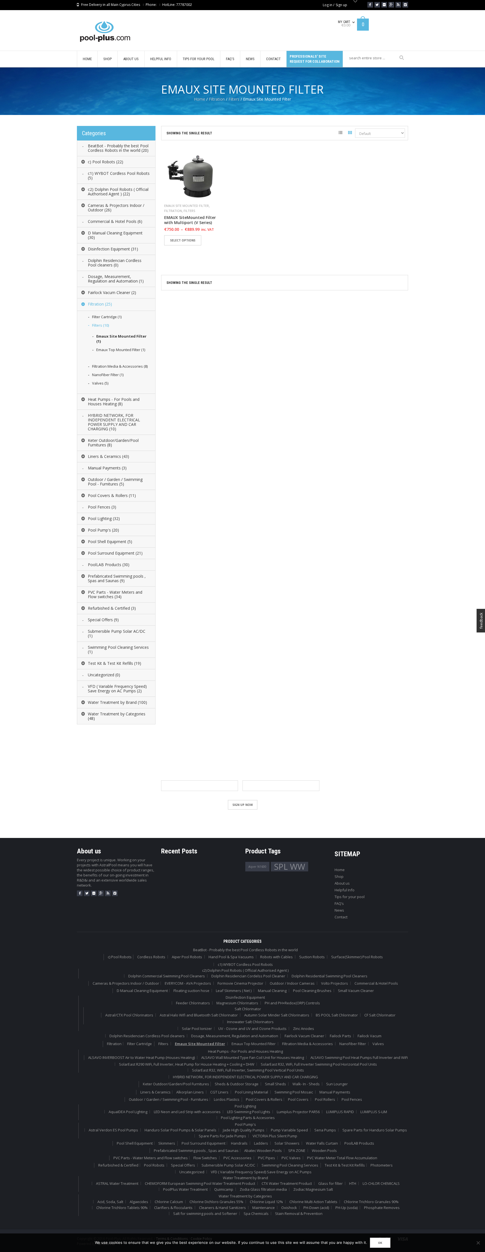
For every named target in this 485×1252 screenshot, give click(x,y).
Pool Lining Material (251, 1092)
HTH (352, 1183)
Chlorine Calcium (169, 1201)
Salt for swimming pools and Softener (205, 1213)
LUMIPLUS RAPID (340, 1111)
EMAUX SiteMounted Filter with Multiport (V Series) (190, 220)
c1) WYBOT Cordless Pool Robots (245, 964)
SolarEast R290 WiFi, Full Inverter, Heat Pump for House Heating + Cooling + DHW (186, 1064)
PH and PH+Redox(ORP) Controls (292, 1002)
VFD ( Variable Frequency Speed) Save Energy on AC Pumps (261, 1171)
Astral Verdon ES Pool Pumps (113, 1130)
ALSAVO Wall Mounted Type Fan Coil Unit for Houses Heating (252, 1057)
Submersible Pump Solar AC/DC (228, 1165)
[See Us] (384, 5)
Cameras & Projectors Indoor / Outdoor (126, 983)
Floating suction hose (191, 990)
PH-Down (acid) (316, 1207)
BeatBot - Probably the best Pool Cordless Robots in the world (245, 949)
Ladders (261, 1143)
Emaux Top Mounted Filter (254, 1043)
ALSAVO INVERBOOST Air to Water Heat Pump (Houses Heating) (141, 1057)
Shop (339, 876)
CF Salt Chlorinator (379, 1015)
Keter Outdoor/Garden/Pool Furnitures (176, 1083)
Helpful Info (344, 889)
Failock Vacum (369, 1035)
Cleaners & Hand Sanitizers (222, 1207)
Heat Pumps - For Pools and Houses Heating (245, 1051)
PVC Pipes (266, 1157)
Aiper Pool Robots (187, 956)
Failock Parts (340, 1035)
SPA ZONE (296, 1150)
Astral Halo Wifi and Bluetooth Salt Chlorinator (199, 1015)
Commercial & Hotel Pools (376, 983)
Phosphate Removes (382, 1207)
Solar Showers (286, 1143)
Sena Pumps (325, 1130)
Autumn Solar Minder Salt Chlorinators (276, 1015)
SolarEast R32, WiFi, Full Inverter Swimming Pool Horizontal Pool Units (319, 1064)
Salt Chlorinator (248, 1008)
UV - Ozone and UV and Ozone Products (252, 1028)
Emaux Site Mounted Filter (186, 206)
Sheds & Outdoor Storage (236, 1083)
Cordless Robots (151, 956)
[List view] (340, 133)
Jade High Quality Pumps (243, 1130)
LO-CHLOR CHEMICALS (381, 1183)
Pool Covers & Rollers (264, 1099)
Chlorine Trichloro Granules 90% (371, 1201)
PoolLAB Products (359, 1143)
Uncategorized (191, 1171)
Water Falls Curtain (322, 1143)
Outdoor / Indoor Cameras (292, 983)
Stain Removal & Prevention (298, 1213)
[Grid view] (350, 133)
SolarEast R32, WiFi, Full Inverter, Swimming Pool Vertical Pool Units (248, 1070)
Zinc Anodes (303, 1028)
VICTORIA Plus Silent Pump (275, 1135)
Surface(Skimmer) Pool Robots (357, 956)
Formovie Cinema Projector (240, 983)
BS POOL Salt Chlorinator (337, 1015)
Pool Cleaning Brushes (312, 990)
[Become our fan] (370, 5)
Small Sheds (275, 1083)
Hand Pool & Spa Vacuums (231, 956)
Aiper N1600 (257, 867)
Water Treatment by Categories (245, 1196)
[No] (478, 1243)
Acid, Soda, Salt (110, 1201)
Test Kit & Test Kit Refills (345, 1165)
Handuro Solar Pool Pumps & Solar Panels (180, 1130)
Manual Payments (334, 1092)
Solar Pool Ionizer (197, 1028)
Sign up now (242, 805)
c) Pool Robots (120, 956)
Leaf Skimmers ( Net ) (233, 990)
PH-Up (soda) (346, 1207)
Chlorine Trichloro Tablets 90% (122, 1207)
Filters (233, 99)
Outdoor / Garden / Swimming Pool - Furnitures (168, 1099)
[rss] (108, 893)
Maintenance (263, 1207)
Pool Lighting (245, 1106)
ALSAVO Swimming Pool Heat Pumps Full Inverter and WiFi (359, 1057)
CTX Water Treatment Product (287, 1183)
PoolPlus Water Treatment (185, 1189)
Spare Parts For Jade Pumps (222, 1135)
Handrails (239, 1143)
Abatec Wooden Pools (263, 1150)
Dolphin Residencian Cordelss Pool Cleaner (248, 975)
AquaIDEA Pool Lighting (128, 1111)
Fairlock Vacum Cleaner (304, 1035)
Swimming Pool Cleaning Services (290, 1165)
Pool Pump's (245, 1124)
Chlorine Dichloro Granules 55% (216, 1201)
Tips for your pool (350, 896)
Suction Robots (312, 956)
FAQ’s (339, 903)
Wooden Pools (324, 1150)
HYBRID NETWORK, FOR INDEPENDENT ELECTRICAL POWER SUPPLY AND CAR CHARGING (245, 1076)
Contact (341, 916)
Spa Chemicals (256, 1213)
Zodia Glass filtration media (263, 1189)
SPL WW (289, 866)
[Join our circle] (391, 5)
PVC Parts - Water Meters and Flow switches (150, 1157)
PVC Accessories (237, 1157)
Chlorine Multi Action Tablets (313, 1201)
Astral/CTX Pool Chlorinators (129, 1015)
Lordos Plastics (226, 1099)
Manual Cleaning (272, 990)
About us (342, 883)
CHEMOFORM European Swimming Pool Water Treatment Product (200, 1183)
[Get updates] (398, 5)
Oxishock (289, 1207)
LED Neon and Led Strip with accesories (187, 1111)
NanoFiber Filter (352, 1043)
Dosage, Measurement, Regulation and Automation (234, 1035)
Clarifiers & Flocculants (173, 1207)
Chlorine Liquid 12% (266, 1201)
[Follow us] (377, 5)
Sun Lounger (337, 1083)
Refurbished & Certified (118, 1165)
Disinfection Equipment (245, 997)
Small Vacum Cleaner (356, 990)
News (339, 910)
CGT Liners (219, 1092)
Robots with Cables (276, 956)
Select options (182, 240)
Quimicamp (223, 1189)
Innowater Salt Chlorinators (250, 1021)
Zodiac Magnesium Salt (313, 1189)
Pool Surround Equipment (203, 1143)
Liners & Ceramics (155, 1092)
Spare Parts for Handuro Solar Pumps (374, 1130)
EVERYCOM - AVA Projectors (188, 983)
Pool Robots (154, 1165)
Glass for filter (330, 1183)
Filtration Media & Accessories (307, 1043)
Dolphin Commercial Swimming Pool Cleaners (166, 975)
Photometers (381, 1165)
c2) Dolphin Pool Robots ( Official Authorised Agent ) (245, 970)
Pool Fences (352, 1099)
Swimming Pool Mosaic (293, 1092)
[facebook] (80, 893)
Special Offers (183, 1165)
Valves (378, 1043)
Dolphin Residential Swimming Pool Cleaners (329, 975)
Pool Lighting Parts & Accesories (248, 1117)
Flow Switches (205, 1157)
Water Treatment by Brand (245, 1177)
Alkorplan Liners (190, 1092)
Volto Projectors (334, 983)
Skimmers (166, 1143)
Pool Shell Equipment (135, 1143)
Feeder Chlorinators (193, 1002)
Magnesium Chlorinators (237, 1002)
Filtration (217, 99)
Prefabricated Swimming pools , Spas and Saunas (196, 1150)
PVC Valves (291, 1157)
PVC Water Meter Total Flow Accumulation (342, 1157)
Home (199, 99)
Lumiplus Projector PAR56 (298, 1111)
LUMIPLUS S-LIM (373, 1111)
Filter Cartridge (139, 1043)
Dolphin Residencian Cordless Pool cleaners (147, 1035)
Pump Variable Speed (289, 1130)
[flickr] (94, 893)
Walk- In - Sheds (306, 1083)
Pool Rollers (325, 1099)
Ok (380, 1242)
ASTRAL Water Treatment (117, 1183)
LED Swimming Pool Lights (248, 1111)
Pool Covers (298, 1099)
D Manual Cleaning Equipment (142, 990)
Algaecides (139, 1201)
